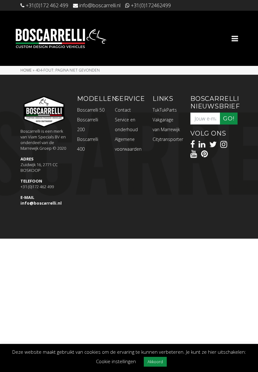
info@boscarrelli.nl (41, 203)
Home (26, 70)
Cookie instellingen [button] (116, 361)
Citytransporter (168, 139)
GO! (228, 118)
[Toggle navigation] (234, 38)
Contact (123, 110)
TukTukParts (165, 110)
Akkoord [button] (155, 361)
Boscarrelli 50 (90, 110)
